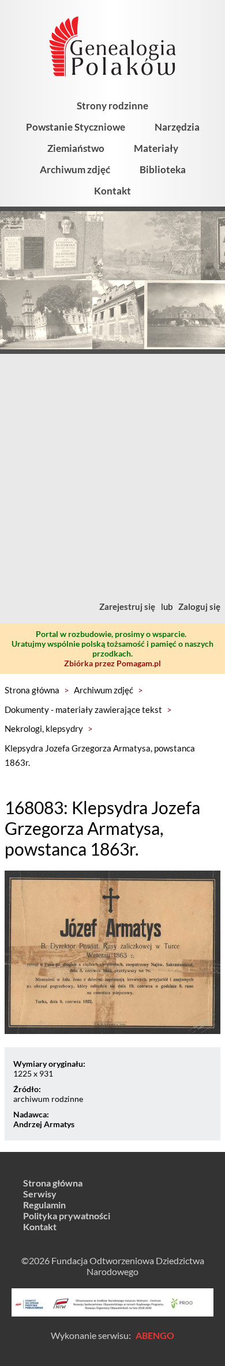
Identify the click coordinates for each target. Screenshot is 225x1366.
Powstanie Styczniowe (75, 127)
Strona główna (32, 690)
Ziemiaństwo (75, 148)
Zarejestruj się (127, 606)
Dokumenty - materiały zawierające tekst (83, 709)
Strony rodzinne (112, 106)
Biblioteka (163, 169)
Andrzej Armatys (43, 1124)
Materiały (156, 148)
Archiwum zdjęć (75, 169)
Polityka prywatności (66, 1215)
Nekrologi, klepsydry (44, 728)
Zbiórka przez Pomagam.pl (112, 663)
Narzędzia (177, 127)
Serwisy (40, 1193)
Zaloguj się (199, 606)
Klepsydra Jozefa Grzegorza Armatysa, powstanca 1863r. (100, 755)
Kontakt (112, 191)
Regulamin (44, 1204)
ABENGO (155, 1335)
